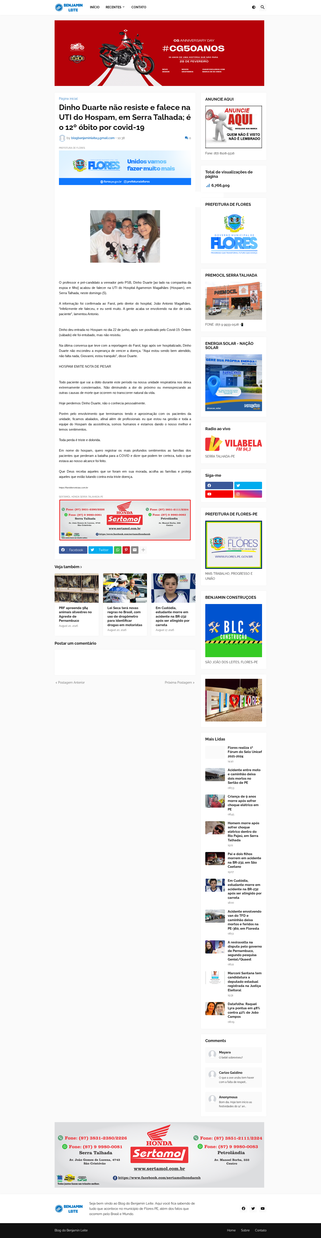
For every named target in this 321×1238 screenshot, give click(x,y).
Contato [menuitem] (138, 7)
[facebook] (219, 485)
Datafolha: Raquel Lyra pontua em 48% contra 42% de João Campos (244, 1010)
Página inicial (68, 98)
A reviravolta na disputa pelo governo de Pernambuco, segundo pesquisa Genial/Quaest (245, 950)
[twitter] (248, 485)
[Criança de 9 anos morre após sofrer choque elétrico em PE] (215, 801)
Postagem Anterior (71, 682)
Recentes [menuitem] (113, 7)
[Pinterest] (126, 550)
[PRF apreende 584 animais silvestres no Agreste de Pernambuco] (77, 588)
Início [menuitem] (95, 7)
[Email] (134, 550)
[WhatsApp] (117, 550)
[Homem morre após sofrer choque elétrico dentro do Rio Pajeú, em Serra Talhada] (215, 827)
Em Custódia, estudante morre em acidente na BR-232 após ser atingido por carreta (173, 616)
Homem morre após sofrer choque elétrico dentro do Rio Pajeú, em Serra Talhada (243, 831)
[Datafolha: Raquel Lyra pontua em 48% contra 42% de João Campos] (215, 1008)
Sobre (245, 1230)
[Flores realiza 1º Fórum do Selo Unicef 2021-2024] (215, 752)
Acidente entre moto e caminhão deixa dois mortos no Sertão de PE (244, 776)
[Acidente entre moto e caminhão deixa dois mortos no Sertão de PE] (215, 774)
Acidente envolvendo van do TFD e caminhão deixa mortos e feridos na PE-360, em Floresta (244, 920)
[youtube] (219, 494)
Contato (260, 1230)
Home (231, 1230)
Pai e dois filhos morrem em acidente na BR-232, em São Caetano (244, 860)
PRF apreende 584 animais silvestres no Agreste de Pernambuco (75, 614)
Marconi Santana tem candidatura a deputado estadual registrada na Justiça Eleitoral (245, 981)
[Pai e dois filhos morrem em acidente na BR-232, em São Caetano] (215, 858)
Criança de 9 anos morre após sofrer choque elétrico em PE (243, 802)
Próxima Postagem (178, 682)
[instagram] (248, 494)
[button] (254, 7)
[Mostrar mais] (143, 550)
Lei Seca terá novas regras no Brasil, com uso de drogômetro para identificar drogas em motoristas (124, 616)
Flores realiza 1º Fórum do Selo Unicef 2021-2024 (245, 752)
